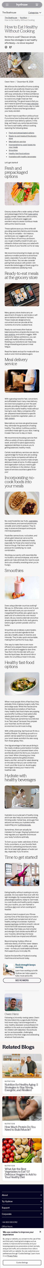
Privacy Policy (12, 1256)
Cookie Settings (22, 1263)
